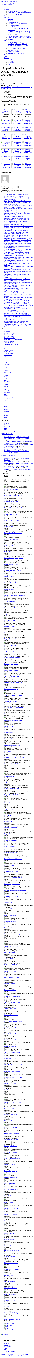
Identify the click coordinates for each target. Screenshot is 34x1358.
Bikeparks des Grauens (10, 335)
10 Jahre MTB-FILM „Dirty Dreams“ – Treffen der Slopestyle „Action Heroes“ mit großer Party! (18, 301)
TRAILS (6, 415)
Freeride (6, 376)
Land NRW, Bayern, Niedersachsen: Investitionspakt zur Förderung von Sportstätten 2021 (18, 267)
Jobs (9, 64)
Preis (5, 16)
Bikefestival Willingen (8, 353)
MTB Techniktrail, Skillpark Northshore (19, 31)
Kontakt (6, 58)
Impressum (11, 62)
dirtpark (5, 367)
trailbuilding (6, 411)
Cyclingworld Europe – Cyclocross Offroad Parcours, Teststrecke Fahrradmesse (16, 195)
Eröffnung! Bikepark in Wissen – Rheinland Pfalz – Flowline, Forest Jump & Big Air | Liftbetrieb (18, 226)
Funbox (5, 378)
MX (5, 394)
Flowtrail (6, 375)
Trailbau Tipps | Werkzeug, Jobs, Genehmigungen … (17, 49)
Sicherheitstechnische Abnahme (13, 339)
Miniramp (6, 389)
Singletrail (6, 405)
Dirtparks (10, 20)
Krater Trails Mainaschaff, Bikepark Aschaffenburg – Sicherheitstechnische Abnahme (18, 254)
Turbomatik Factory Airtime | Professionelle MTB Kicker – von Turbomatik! (18, 285)
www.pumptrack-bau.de (22, 1354)
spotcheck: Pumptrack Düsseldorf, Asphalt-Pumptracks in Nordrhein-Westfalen (16, 321)
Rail (5, 400)
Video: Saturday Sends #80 (11, 461)
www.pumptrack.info (7, 1356)
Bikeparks (10, 19)
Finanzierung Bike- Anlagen (15, 47)
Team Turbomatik (9, 341)
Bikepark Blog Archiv (7, 190)
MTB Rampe (7, 392)
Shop (5, 56)
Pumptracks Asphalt (13, 25)
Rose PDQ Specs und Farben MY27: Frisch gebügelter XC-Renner (16, 451)
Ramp (5, 401)
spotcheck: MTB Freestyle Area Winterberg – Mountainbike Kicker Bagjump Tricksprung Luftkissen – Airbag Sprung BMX (16, 232)
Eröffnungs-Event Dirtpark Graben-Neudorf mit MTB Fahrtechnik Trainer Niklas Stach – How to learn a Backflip (17, 243)
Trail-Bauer (4, 183)
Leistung (6, 17)
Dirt (5, 361)
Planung (6, 9)
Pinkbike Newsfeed (10, 455)
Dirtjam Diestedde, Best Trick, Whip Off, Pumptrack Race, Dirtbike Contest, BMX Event (18, 257)
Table (5, 408)
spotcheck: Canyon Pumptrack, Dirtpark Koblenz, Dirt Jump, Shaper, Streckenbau (18, 260)
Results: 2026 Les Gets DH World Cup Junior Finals (18, 463)
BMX (5, 356)
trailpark (6, 414)
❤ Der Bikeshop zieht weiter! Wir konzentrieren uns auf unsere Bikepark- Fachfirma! (18, 298)
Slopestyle (6, 406)
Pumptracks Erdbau (13, 22)
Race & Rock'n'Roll (9, 338)
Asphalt (5, 348)
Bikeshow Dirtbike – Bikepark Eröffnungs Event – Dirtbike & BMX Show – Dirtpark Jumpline (18, 236)
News (5, 55)
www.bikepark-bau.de (8, 1354)
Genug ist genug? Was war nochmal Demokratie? (17, 201)
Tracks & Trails (8, 342)
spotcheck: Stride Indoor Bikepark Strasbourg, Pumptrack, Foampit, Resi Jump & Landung (17, 217)
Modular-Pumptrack (8, 391)
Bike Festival (7, 352)
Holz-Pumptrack (7, 381)
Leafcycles (6, 386)
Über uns (10, 61)
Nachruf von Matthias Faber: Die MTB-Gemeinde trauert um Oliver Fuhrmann (18, 442)
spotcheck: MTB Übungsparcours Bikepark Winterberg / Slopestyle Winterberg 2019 (16, 312)
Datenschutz (7, 426)
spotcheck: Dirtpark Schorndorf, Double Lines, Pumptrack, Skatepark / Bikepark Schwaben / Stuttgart (17, 275)
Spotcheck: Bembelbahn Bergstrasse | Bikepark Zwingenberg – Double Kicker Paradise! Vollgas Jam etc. (17, 271)
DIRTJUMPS (7, 364)
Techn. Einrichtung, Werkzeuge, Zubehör (19, 37)
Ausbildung (11, 39)
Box (5, 359)
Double (5, 369)
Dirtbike (6, 362)
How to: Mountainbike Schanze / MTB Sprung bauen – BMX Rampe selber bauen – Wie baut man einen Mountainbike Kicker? (18, 305)
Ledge (5, 387)
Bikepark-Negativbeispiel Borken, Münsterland (17, 229)
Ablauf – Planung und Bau (15, 42)
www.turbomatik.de (18, 1356)
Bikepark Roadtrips (9, 333)
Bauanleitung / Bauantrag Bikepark (17, 44)
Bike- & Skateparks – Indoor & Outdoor (19, 36)
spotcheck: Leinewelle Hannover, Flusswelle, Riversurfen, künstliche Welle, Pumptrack (16, 220)
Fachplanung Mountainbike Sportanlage (19, 11)
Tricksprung (6, 417)
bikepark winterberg (8, 355)
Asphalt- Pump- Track (8, 350)
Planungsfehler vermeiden (15, 14)
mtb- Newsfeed (9, 434)
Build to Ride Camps (13, 51)
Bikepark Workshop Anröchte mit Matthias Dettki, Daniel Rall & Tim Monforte (18, 315)
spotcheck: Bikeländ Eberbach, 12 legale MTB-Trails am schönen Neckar (17, 203)
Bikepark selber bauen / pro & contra (18, 45)
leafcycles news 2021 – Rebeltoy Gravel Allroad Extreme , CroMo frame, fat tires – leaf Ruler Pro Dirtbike (17, 294)
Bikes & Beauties (9, 336)
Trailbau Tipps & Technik (11, 344)
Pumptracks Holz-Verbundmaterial (17, 23)
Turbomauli (7, 345)
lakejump (6, 384)
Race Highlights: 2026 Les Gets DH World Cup (17, 469)
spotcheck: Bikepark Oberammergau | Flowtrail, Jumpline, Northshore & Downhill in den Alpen (17, 279)
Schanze (6, 403)
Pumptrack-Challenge (8, 397)
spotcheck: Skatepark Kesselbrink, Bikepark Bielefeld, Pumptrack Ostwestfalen (16, 223)
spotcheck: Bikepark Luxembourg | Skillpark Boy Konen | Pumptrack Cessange (18, 214)
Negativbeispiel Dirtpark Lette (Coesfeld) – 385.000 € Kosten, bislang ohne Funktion (18, 206)
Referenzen (7, 8)
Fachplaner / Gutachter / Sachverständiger (19, 12)
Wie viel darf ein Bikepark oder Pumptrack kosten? (18, 212)
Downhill (6, 370)
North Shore (6, 395)
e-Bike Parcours (7, 372)
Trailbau (6, 409)
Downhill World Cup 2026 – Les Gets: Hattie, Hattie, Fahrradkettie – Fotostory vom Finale (17, 437)
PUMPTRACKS (7, 398)
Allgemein (7, 331)
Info (5, 41)
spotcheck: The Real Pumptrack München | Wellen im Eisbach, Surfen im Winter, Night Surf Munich (18, 239)
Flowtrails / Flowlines (14, 26)
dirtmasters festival (8, 366)
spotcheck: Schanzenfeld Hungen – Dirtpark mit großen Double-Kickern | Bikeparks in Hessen (17, 325)
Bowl (5, 358)
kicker (5, 383)
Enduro (5, 373)
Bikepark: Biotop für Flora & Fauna (17, 53)
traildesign (6, 412)
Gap (5, 380)
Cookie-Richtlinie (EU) (10, 431)
